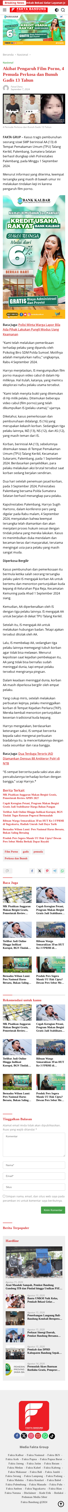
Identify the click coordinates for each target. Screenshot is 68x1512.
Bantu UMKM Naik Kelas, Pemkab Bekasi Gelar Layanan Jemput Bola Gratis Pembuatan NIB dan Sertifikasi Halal (44, 1300)
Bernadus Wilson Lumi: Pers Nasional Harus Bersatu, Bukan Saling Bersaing (33, 831)
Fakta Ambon (14, 1488)
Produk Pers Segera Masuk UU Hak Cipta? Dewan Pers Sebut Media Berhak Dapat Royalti (32, 840)
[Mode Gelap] (57, 10)
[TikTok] (52, 1436)
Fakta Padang (54, 1476)
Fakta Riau (55, 1488)
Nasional (8, 62)
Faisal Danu (17, 86)
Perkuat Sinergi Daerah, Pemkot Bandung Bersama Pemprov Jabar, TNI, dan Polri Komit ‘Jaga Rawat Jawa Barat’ (42, 1334)
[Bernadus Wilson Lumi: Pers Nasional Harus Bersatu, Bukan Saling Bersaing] (17, 964)
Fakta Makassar (17, 1472)
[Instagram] (31, 1436)
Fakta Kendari (35, 1480)
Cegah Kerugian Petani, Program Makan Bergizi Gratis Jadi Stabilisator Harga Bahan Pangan (31, 805)
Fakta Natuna (13, 1493)
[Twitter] (24, 1436)
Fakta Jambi (52, 1472)
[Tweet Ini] (39, 871)
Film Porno (11, 851)
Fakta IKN (53, 1455)
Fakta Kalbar (16, 1455)
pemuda (38, 851)
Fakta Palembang (16, 1484)
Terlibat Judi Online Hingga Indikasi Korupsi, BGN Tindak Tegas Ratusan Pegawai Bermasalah (33, 814)
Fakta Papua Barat (51, 1459)
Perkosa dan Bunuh (16, 858)
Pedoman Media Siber (34, 1497)
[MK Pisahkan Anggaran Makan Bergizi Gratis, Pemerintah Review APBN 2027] (17, 895)
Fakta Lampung (33, 1476)
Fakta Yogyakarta (35, 1488)
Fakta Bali (36, 1472)
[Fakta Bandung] (28, 9)
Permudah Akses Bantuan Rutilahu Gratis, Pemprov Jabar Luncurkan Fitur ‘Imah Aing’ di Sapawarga (44, 1368)
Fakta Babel (54, 1480)
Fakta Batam (51, 1463)
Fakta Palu (55, 1484)
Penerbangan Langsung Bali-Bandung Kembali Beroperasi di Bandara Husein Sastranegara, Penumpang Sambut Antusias (44, 1317)
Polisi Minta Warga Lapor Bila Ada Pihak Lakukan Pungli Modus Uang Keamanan (31, 329)
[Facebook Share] (32, 871)
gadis (26, 851)
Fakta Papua (29, 1459)
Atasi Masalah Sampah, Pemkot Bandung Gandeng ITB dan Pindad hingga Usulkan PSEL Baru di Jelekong (33, 1287)
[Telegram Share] (55, 871)
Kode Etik (45, 1493)
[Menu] (5, 10)
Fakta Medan (15, 1467)
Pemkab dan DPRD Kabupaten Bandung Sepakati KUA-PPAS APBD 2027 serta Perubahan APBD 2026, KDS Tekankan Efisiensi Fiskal (44, 1351)
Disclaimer (30, 1493)
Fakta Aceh (12, 1459)
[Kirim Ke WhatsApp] (62, 871)
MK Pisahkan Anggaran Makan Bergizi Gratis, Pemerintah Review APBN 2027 (30, 796)
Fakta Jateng (16, 1463)
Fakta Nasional (35, 1455)
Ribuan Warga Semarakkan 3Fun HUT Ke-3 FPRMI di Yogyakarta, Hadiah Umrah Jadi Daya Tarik (33, 822)
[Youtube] (38, 1436)
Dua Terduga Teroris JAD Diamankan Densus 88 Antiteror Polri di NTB (31, 758)
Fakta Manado (37, 1484)
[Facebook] (17, 1436)
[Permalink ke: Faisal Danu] (6, 88)
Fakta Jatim (34, 1463)
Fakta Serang (13, 1476)
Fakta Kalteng (52, 1467)
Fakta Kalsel (33, 1467)
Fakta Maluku (15, 1480)
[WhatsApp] (45, 1436)
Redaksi (58, 1493)
